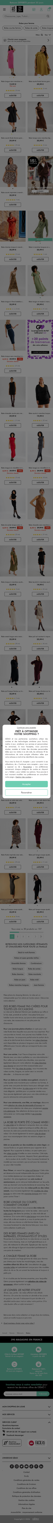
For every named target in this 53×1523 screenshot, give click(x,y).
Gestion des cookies (23, 777)
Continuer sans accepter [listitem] (26, 727)
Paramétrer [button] (27, 767)
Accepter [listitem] (26, 784)
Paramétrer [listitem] (26, 792)
